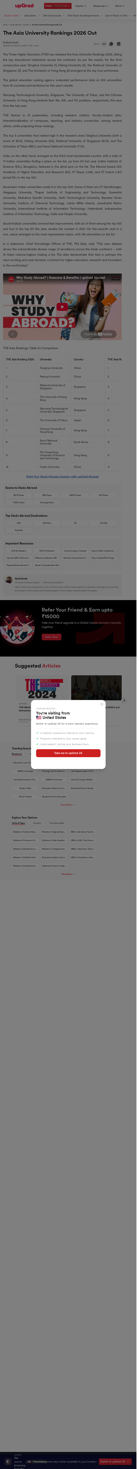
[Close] (102, 704)
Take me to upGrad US (68, 753)
